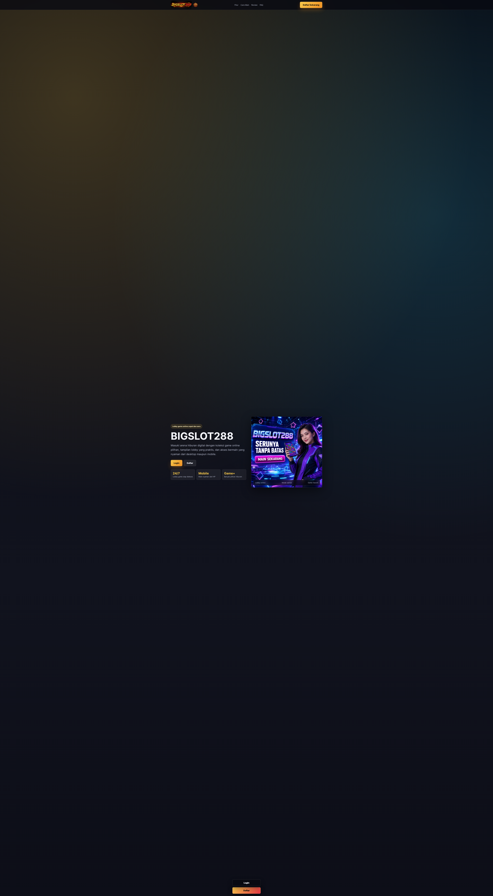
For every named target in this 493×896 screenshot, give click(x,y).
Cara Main (245, 5)
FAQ (261, 5)
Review (254, 5)
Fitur (236, 5)
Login (246, 882)
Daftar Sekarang (311, 5)
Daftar (246, 890)
